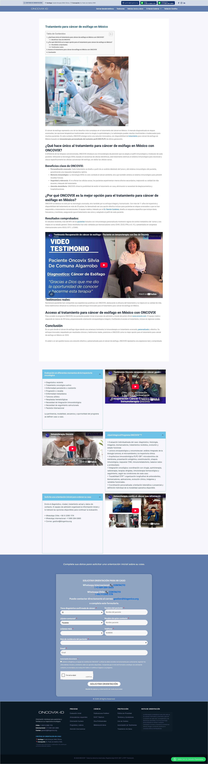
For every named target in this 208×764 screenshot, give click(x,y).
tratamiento (132, 136)
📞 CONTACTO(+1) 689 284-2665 (109, 586)
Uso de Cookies (123, 721)
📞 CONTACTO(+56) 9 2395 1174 (108, 593)
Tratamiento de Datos (125, 729)
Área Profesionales (100, 721)
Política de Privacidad (125, 713)
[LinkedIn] (184, 3)
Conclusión (52, 52)
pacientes (81, 222)
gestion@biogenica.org (126, 598)
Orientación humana (76, 721)
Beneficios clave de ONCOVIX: (61, 39)
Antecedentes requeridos (78, 717)
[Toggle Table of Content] (109, 34)
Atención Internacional (77, 729)
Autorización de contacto (68, 659)
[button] (100, 374)
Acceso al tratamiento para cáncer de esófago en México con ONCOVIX (72, 50)
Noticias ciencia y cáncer (135, 9)
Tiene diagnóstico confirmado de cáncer (77, 608)
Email (63, 648)
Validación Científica (170, 9)
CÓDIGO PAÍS (66, 629)
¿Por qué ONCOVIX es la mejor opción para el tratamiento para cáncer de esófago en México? (80, 42)
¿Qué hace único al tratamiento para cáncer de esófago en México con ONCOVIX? (76, 37)
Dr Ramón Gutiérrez (152, 9)
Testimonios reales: (58, 47)
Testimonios (120, 9)
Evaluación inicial (75, 713)
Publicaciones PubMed (101, 713)
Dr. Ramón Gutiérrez (111, 209)
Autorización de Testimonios (127, 725)
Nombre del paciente (114, 608)
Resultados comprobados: (60, 45)
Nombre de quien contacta (116, 618)
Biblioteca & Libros (100, 725)
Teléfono (109, 629)
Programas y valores (77, 725)
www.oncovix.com (139, 316)
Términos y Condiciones (126, 717)
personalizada (143, 329)
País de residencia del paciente (73, 639)
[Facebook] (179, 3)
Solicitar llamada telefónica (105, 9)
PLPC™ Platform (99, 717)
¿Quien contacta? (68, 619)
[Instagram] (181, 3)
